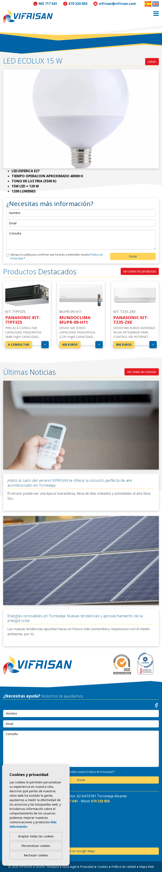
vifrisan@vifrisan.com (117, 3)
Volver (152, 62)
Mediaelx (53, 867)
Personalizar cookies (36, 846)
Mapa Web (146, 867)
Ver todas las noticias (141, 372)
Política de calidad (123, 867)
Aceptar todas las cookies (36, 836)
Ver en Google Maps (81, 851)
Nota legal (69, 867)
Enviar (133, 256)
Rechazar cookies (36, 855)
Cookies (102, 867)
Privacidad (87, 867)
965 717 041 (47, 3)
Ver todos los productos (139, 271)
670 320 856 (78, 3)
